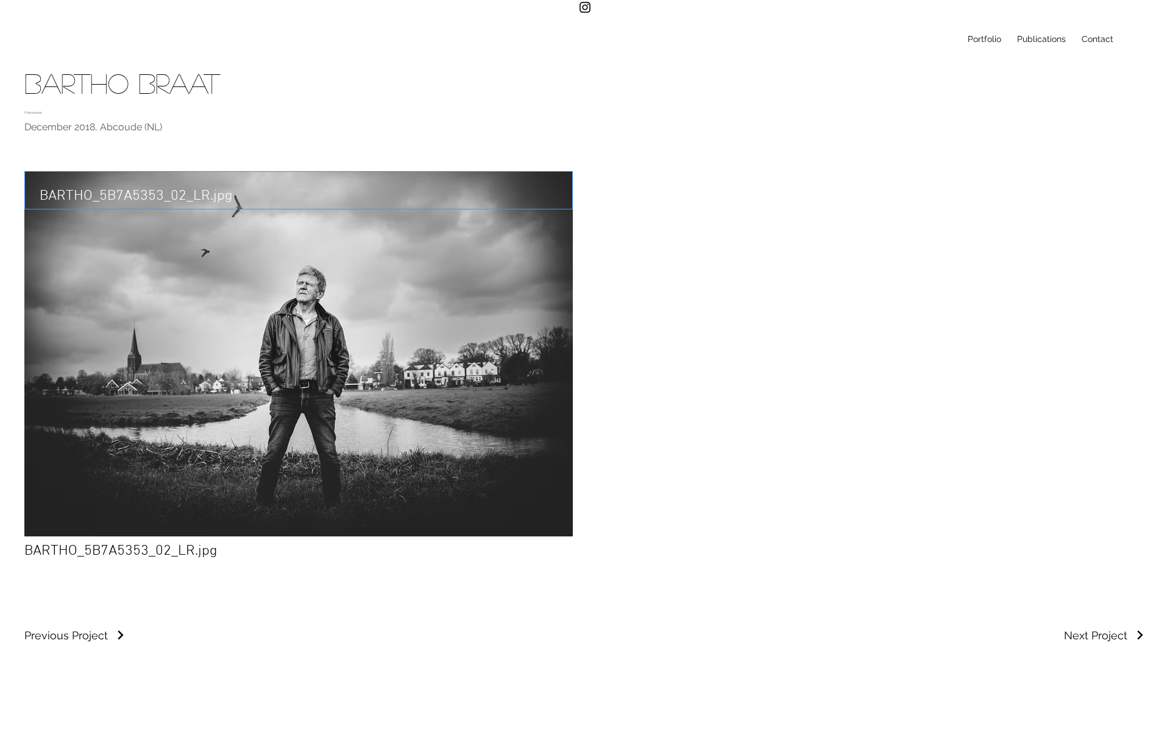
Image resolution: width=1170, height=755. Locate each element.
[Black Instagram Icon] (585, 7)
